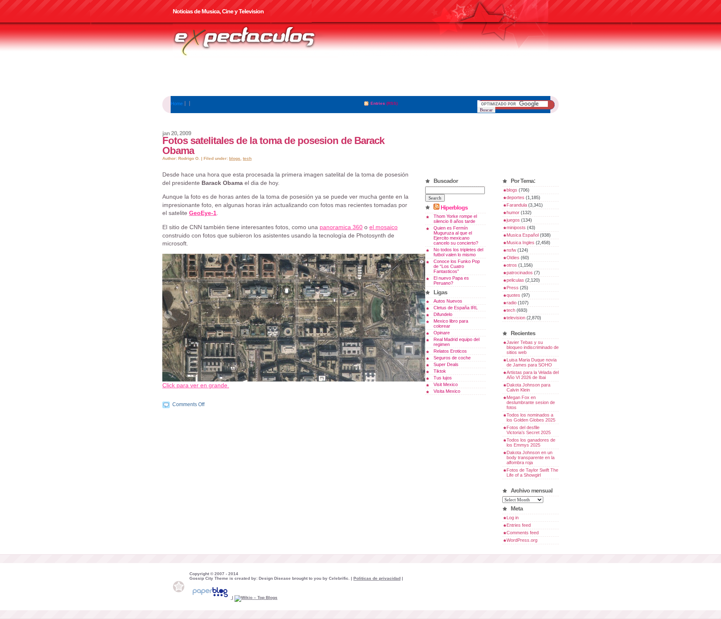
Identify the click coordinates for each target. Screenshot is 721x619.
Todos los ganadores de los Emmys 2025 (531, 442)
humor (513, 212)
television (516, 317)
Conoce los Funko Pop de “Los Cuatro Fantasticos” (457, 266)
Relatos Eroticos (450, 351)
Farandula (517, 204)
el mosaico (383, 227)
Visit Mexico (446, 384)
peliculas (515, 280)
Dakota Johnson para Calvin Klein (528, 387)
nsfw (511, 250)
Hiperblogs (454, 207)
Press (513, 287)
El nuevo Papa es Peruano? (451, 280)
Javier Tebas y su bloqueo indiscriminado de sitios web (533, 347)
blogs (234, 158)
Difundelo (443, 314)
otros (512, 265)
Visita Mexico (447, 391)
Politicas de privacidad (377, 578)
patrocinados (520, 272)
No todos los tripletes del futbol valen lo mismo (458, 252)
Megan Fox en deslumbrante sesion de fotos (531, 402)
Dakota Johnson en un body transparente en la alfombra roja (531, 457)
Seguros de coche (452, 357)
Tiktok (440, 371)
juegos (513, 219)
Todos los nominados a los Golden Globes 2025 (531, 417)
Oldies (513, 257)
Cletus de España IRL (456, 307)
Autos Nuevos (448, 300)
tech (247, 158)
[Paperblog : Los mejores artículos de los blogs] (210, 597)
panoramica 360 (341, 227)
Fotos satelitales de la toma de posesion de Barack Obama (273, 145)
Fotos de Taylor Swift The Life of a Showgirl (532, 472)
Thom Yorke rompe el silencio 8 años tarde (455, 219)
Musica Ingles (520, 242)
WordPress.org (522, 540)
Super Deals (446, 364)
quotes (513, 295)
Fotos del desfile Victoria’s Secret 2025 (529, 430)
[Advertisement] (360, 77)
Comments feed (523, 532)
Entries (378, 103)
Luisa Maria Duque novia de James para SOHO (532, 362)
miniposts (516, 227)
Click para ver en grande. (195, 385)
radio (512, 302)
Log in (513, 517)
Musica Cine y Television (255, 40)
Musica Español (523, 234)
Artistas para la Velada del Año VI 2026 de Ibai (533, 375)
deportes (515, 197)
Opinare (442, 332)
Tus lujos (443, 377)
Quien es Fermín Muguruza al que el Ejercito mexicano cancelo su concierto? (456, 235)
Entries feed (519, 525)
